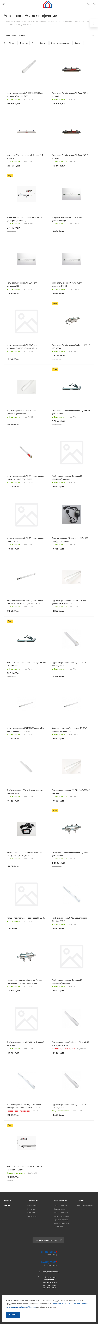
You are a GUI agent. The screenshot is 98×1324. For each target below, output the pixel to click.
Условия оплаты (60, 1205)
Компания (32, 1200)
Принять (13, 1315)
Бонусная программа (62, 1216)
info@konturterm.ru (51, 1272)
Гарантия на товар (61, 1220)
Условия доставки (61, 1213)
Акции (7, 1205)
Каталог (8, 1200)
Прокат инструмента (85, 1205)
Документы (31, 1216)
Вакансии (31, 1213)
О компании (31, 1205)
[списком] (89, 35)
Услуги (80, 1200)
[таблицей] (93, 35)
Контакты (31, 1209)
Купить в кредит (60, 1209)
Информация (60, 1200)
